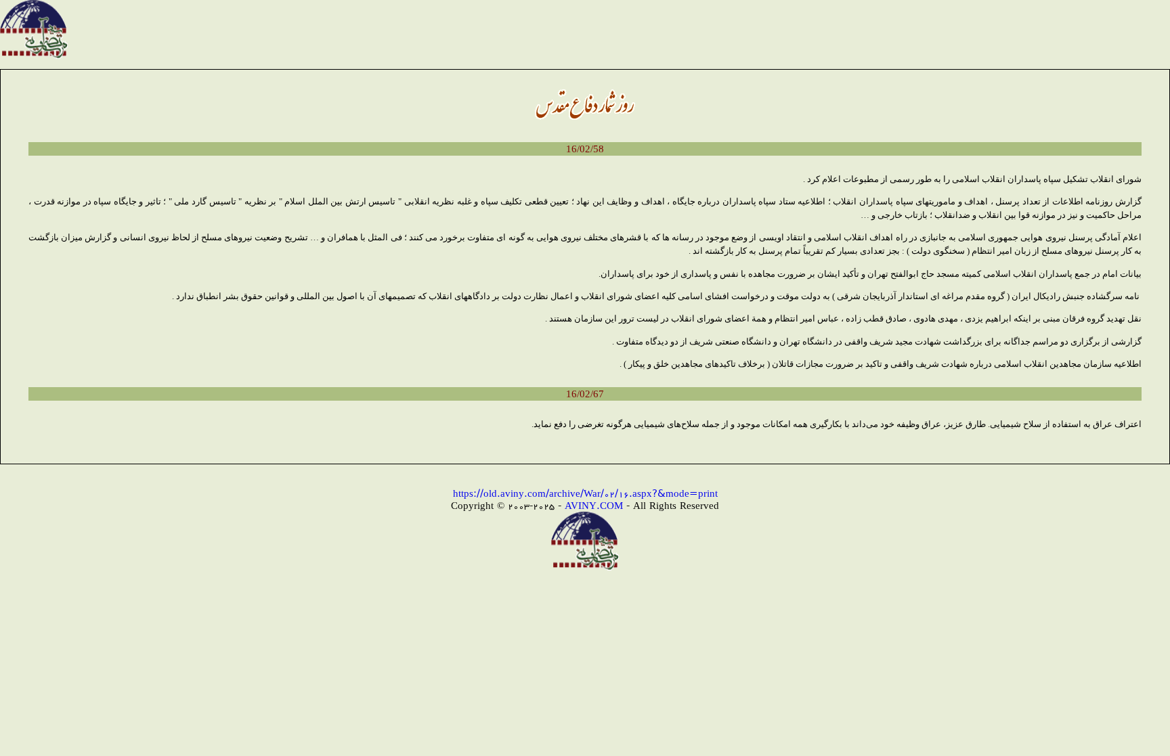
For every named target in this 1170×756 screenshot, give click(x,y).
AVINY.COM (594, 505)
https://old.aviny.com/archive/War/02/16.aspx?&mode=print (585, 493)
